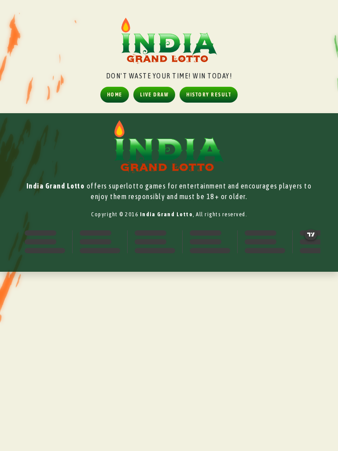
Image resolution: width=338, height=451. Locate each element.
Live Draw (154, 95)
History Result (208, 95)
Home (114, 95)
